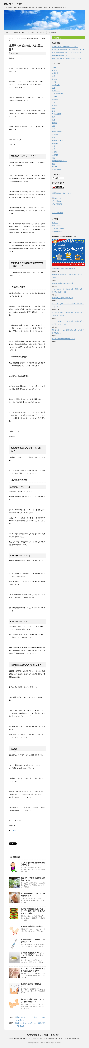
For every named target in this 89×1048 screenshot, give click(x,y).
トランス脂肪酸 (57, 93)
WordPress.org (57, 231)
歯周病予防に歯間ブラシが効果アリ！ (65, 268)
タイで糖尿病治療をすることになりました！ (67, 52)
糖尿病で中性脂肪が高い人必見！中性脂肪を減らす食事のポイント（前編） (33, 911)
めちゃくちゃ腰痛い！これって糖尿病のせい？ (68, 50)
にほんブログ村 (57, 213)
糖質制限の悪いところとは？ (62, 55)
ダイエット (56, 91)
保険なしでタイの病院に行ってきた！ (65, 47)
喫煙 (53, 108)
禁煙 (53, 137)
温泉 (53, 129)
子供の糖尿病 (56, 114)
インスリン (56, 85)
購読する (57, 38)
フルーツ (55, 96)
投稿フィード (56, 226)
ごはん (54, 79)
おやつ (54, 70)
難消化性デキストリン (59, 161)
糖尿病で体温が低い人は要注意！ (63, 283)
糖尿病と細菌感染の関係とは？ (33, 926)
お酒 (53, 76)
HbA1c (54, 67)
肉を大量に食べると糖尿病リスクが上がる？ (67, 58)
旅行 (53, 117)
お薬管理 (55, 73)
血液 (53, 149)
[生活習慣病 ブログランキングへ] (68, 187)
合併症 (14, 831)
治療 (53, 126)
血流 (53, 146)
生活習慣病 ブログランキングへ (61, 193)
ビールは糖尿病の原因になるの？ (63, 339)
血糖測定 (55, 155)
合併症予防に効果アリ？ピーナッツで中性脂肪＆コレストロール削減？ (33, 955)
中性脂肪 (55, 99)
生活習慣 (55, 134)
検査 (53, 120)
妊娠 (53, 111)
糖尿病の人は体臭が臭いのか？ (62, 298)
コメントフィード (58, 228)
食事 (53, 164)
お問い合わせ (52, 32)
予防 (53, 102)
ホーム (8, 32)
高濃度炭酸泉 (56, 169)
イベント (55, 82)
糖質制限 (55, 143)
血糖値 (54, 152)
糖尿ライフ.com (13, 3)
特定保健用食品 (57, 131)
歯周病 (54, 123)
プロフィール (30, 32)
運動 (53, 158)
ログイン (55, 223)
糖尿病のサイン (57, 140)
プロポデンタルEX (18, 32)
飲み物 (54, 167)
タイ (53, 88)
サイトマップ (41, 32)
